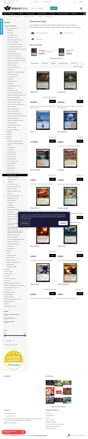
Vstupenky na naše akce (11, 306)
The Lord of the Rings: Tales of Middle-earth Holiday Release (15, 231)
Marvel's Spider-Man (12, 63)
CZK (75, 2)
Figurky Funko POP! (10, 301)
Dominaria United (11, 127)
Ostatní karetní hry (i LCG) (11, 288)
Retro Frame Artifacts (13, 244)
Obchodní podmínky (51, 422)
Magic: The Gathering (10, 26)
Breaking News (11, 207)
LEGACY (9, 137)
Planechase (11, 182)
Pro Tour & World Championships (15, 239)
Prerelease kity (10, 264)
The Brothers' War (12, 123)
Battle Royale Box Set (12, 198)
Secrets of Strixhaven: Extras (14, 44)
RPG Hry (7, 304)
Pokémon (7, 269)
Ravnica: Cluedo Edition (13, 241)
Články (47, 418)
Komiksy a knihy (9, 295)
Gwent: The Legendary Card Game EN (14, 285)
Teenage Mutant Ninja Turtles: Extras (16, 49)
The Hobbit (10, 33)
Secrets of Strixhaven (13, 42)
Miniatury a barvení (9, 292)
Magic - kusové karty (12, 28)
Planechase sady (11, 175)
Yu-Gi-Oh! (7, 276)
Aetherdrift (10, 79)
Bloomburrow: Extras (12, 90)
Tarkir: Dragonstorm (12, 77)
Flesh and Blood (9, 274)
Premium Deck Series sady (14, 186)
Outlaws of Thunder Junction (14, 93)
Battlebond (10, 205)
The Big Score (11, 203)
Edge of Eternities (12, 65)
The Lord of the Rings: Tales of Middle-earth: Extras (15, 228)
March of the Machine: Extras (14, 113)
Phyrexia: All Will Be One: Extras (15, 120)
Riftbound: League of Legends (12, 283)
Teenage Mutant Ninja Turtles (14, 47)
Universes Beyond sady (13, 196)
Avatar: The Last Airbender (14, 56)
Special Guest (11, 248)
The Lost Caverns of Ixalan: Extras (16, 104)
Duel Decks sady (11, 159)
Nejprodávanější (64, 63)
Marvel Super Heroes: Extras (14, 40)
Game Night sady (11, 163)
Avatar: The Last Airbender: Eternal (16, 60)
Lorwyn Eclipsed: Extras (13, 53)
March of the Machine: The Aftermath (16, 116)
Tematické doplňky (11, 267)
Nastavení (25, 223)
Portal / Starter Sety (12, 184)
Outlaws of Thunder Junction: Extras (16, 95)
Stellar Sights (10, 150)
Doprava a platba (50, 420)
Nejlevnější (45, 63)
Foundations (10, 84)
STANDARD (9, 30)
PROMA (9, 251)
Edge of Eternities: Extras (13, 67)
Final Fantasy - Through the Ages (15, 72)
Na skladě (10, 341)
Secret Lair (10, 246)
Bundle (8, 253)
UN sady (9, 193)
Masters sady (10, 170)
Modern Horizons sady (13, 173)
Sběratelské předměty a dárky (13, 299)
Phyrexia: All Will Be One (13, 118)
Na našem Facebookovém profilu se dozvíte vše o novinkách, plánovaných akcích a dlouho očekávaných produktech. (24, 419)
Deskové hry (8, 290)
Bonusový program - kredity (53, 426)
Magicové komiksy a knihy (13, 262)
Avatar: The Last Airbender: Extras (16, 58)
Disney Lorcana (9, 271)
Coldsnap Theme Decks (13, 210)
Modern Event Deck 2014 (13, 235)
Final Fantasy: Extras (12, 74)
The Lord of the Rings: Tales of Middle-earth (15, 224)
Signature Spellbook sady (14, 191)
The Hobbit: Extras (12, 35)
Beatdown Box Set (12, 200)
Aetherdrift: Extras (12, 81)
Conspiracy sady (11, 156)
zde (30, 219)
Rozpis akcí (36, 2)
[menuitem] (9, 13)
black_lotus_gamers (12, 423)
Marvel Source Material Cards (14, 141)
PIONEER (9, 132)
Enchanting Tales (11, 219)
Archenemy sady (11, 152)
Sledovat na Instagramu (60, 407)
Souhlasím (63, 223)
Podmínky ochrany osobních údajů (54, 424)
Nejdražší (53, 63)
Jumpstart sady (11, 168)
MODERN (9, 134)
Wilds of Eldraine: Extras (13, 109)
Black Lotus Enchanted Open (11, 314)
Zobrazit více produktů (56, 58)
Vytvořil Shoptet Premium (77, 435)
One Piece (7, 281)
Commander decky (11, 255)
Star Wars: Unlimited (10, 278)
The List (9, 221)
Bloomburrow (10, 88)
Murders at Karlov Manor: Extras (15, 100)
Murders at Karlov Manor (13, 97)
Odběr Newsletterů (51, 428)
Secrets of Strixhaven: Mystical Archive (15, 144)
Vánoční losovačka (9, 321)
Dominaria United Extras (13, 130)
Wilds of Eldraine (11, 107)
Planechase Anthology (13, 177)
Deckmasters (10, 212)
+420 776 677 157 (11, 416)
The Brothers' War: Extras (13, 125)
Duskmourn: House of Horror (14, 86)
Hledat (54, 8)
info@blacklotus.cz (11, 413)
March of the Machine (12, 111)
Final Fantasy (10, 70)
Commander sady (11, 154)
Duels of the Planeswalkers (14, 214)
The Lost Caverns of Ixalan (14, 102)
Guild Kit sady (10, 166)
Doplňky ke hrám (9, 297)
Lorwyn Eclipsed (11, 51)
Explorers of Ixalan (12, 216)
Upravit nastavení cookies (40, 435)
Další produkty (10, 258)
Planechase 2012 (12, 179)
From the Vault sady (12, 161)
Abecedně (74, 63)
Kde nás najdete (47, 2)
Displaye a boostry (11, 260)
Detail (52, 101)
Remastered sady (12, 189)
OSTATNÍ (9, 139)
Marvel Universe (11, 147)
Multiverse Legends (12, 237)
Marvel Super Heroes (12, 37)
